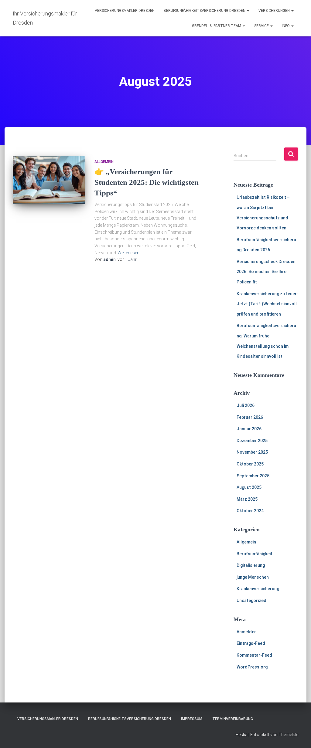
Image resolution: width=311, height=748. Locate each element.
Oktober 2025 (250, 464)
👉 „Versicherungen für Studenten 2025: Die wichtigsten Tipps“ (146, 182)
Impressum (191, 719)
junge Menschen (253, 577)
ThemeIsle (288, 734)
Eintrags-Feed (251, 643)
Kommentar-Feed (254, 655)
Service (262, 26)
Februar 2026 (250, 417)
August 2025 (249, 487)
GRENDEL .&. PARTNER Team (217, 26)
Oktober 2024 (250, 510)
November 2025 (252, 452)
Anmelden (247, 631)
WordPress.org (252, 667)
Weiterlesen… (130, 252)
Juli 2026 (246, 405)
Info (286, 26)
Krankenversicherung (258, 588)
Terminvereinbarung (232, 719)
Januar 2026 (249, 428)
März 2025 (247, 499)
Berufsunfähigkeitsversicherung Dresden (205, 10)
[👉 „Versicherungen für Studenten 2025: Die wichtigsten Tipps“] (49, 180)
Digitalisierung (251, 565)
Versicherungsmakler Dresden (125, 10)
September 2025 (253, 475)
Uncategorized (251, 600)
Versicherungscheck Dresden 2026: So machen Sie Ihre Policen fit (266, 271)
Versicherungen (274, 10)
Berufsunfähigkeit (254, 553)
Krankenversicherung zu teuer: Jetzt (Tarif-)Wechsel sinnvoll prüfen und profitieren (267, 303)
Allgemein (104, 162)
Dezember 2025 (252, 440)
